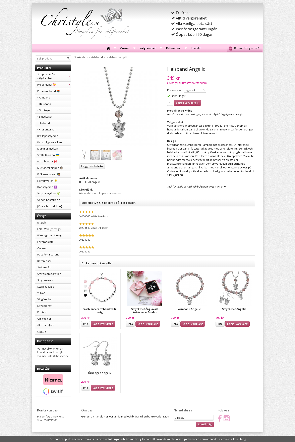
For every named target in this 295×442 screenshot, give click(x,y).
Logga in (42, 331)
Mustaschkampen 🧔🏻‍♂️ (50, 168)
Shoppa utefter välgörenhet (46, 76)
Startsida (79, 57)
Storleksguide (45, 286)
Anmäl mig (205, 424)
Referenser (173, 48)
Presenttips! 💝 (46, 84)
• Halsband (44, 104)
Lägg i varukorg (103, 324)
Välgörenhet (148, 48)
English (41, 222)
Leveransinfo (45, 242)
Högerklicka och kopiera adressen (100, 193)
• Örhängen (44, 110)
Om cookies (44, 318)
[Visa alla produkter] (49, 206)
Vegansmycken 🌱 (48, 193)
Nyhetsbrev (44, 306)
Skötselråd (44, 267)
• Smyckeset (44, 116)
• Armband (43, 97)
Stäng (242, 439)
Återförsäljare (46, 325)
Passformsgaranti (48, 254)
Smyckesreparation (49, 274)
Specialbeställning (48, 200)
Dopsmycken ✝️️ (47, 187)
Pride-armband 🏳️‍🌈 (48, 91)
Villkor (41, 293)
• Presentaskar (46, 129)
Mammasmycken (47, 148)
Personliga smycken (49, 142)
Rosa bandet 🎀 (47, 161)
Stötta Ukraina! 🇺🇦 (48, 155)
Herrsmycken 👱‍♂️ (47, 181)
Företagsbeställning (49, 235)
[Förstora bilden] (118, 106)
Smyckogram (45, 280)
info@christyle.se (58, 356)
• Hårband (43, 123)
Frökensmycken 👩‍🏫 (48, 174)
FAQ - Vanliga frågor (49, 229)
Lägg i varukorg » (187, 103)
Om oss (124, 48)
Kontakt (196, 48)
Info (85, 324)
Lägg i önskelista (92, 166)
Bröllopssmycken (47, 136)
